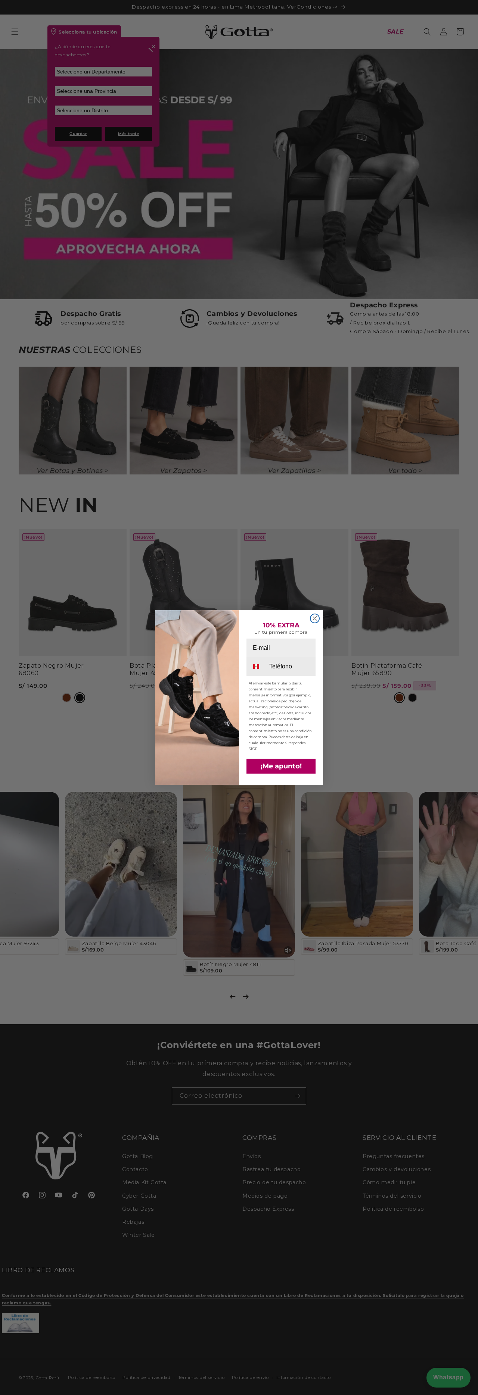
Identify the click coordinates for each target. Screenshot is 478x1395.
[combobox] (257, 666)
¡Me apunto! (281, 766)
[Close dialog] (314, 618)
